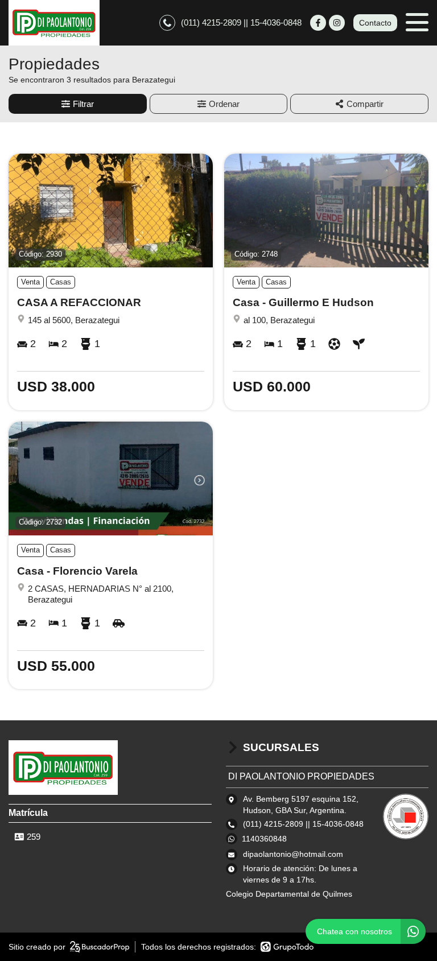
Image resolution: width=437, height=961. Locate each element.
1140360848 (264, 838)
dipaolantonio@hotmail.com (293, 854)
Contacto (375, 22)
